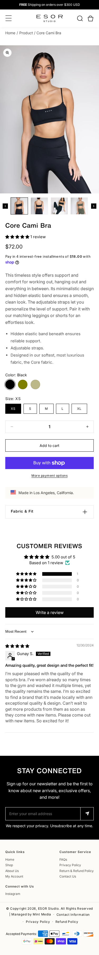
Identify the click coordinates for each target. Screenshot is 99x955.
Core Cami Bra (48, 33)
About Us (12, 871)
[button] (80, 18)
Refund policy (66, 922)
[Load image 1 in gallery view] (19, 206)
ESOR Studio (48, 908)
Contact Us (67, 876)
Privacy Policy (70, 865)
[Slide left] (5, 206)
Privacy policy (38, 922)
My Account (14, 876)
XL (79, 409)
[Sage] (35, 384)
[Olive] (22, 384)
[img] (17, 646)
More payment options (49, 476)
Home (10, 33)
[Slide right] (93, 206)
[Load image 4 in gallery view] (79, 206)
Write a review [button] (50, 612)
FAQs (63, 859)
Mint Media (42, 914)
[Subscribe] (86, 813)
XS (13, 409)
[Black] (10, 384)
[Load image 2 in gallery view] (39, 206)
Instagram (12, 894)
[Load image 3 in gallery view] (59, 206)
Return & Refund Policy (76, 871)
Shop (9, 865)
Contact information (73, 915)
